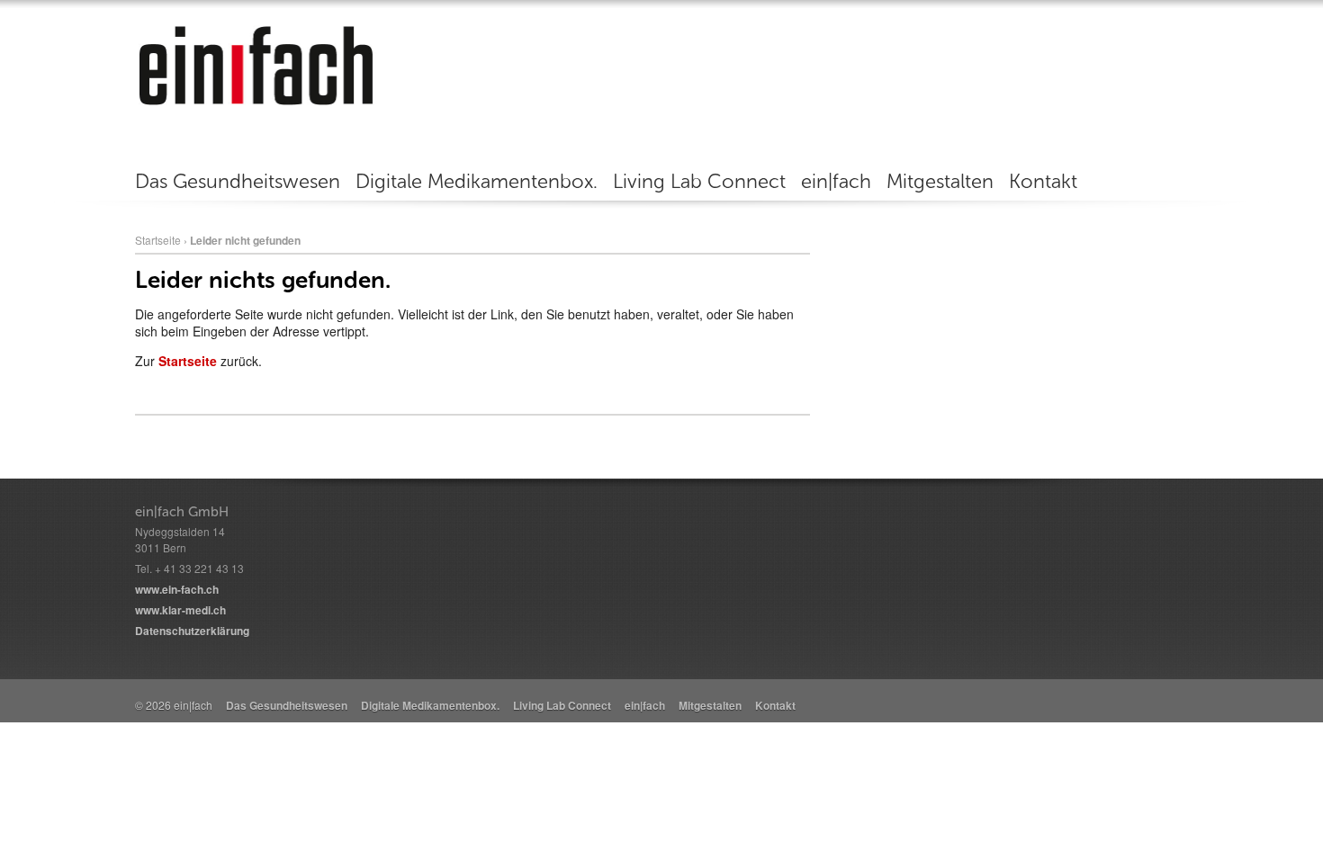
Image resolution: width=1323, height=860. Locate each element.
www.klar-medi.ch (180, 610)
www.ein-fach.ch (177, 589)
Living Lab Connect (699, 181)
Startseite (158, 239)
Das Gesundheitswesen (237, 181)
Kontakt (1043, 181)
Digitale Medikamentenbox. (477, 181)
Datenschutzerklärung (192, 631)
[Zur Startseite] (256, 65)
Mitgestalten (940, 181)
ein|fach (836, 181)
